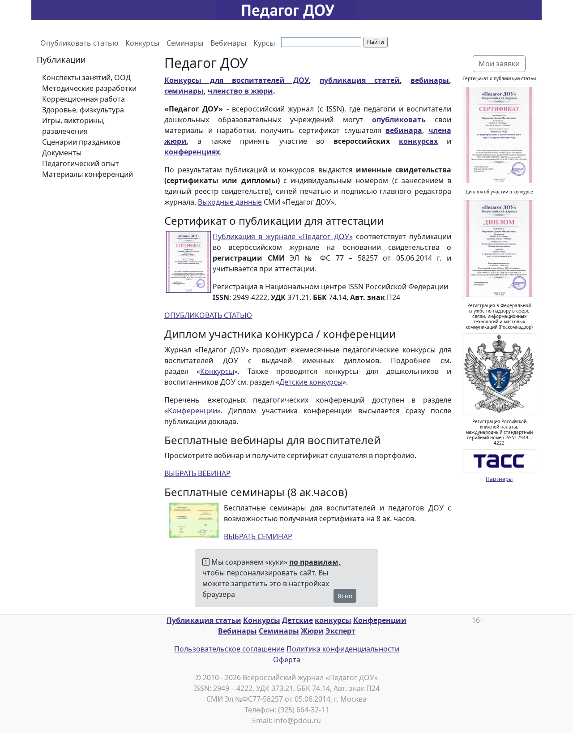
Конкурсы (142, 43)
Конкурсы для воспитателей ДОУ (236, 80)
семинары (184, 91)
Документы (61, 153)
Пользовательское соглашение (229, 649)
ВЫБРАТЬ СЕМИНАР (258, 536)
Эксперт (340, 631)
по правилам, (315, 562)
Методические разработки (89, 88)
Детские (297, 620)
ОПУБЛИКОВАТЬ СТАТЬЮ (208, 315)
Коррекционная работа (83, 99)
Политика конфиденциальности (342, 649)
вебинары (430, 80)
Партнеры (499, 479)
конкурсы (333, 620)
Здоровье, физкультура (83, 110)
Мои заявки (499, 64)
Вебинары (228, 43)
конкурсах (418, 141)
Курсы (264, 43)
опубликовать (399, 119)
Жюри (312, 631)
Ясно (345, 596)
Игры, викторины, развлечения (73, 126)
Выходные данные (230, 202)
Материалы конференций (87, 174)
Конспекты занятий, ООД (86, 77)
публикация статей (360, 80)
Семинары (185, 43)
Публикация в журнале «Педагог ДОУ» (283, 236)
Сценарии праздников (81, 142)
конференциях (192, 152)
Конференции (192, 411)
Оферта (286, 659)
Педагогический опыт (80, 163)
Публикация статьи (204, 620)
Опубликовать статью (79, 43)
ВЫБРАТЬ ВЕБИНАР (197, 473)
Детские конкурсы (310, 382)
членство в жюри (240, 91)
